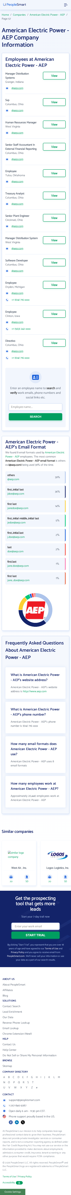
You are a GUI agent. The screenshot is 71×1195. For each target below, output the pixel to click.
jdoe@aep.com (15, 494)
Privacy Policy (17, 952)
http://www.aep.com (35, 691)
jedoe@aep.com (16, 523)
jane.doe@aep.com (18, 566)
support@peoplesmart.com (24, 1100)
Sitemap (7, 1066)
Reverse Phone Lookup (16, 1023)
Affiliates (8, 990)
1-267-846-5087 (17, 1105)
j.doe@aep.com (16, 537)
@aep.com (17, 88)
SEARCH (35, 416)
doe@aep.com (15, 552)
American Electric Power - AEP (47, 15)
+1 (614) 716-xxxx (20, 300)
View (54, 75)
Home (5, 15)
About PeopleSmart (14, 984)
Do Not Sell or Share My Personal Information (29, 1055)
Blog (5, 995)
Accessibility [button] (9, 1183)
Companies (19, 15)
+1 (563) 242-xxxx (21, 329)
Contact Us (9, 1044)
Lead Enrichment (12, 1012)
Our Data (8, 1017)
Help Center (9, 1050)
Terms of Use (51, 949)
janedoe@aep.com (17, 508)
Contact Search (11, 1006)
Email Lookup (10, 1028)
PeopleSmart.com (15, 956)
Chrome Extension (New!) (17, 1034)
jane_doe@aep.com (18, 580)
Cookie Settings (12, 1192)
